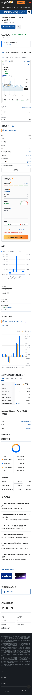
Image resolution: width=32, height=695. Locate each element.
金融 (29, 425)
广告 (18, 620)
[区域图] (6, 61)
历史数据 (17, 57)
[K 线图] (3, 61)
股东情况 (5, 435)
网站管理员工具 (5, 628)
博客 (2, 617)
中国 (13, 8)
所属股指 (24, 57)
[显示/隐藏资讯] (12, 61)
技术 (29, 53)
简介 (7, 57)
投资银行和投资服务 (25, 421)
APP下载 (3, 620)
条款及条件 (4, 672)
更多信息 (8, 45)
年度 (2, 325)
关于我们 (19, 617)
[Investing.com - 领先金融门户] (8, 2)
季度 (7, 325)
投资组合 (3, 624)
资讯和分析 (14, 53)
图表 (7, 53)
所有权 (11, 57)
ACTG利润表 (6, 316)
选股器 (8, 8)
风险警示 (3, 683)
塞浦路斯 (28, 428)
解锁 (19, 403)
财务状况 (23, 53)
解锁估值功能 (25, 107)
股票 (3, 8)
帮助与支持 (20, 624)
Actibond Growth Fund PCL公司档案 (14, 412)
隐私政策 (3, 677)
